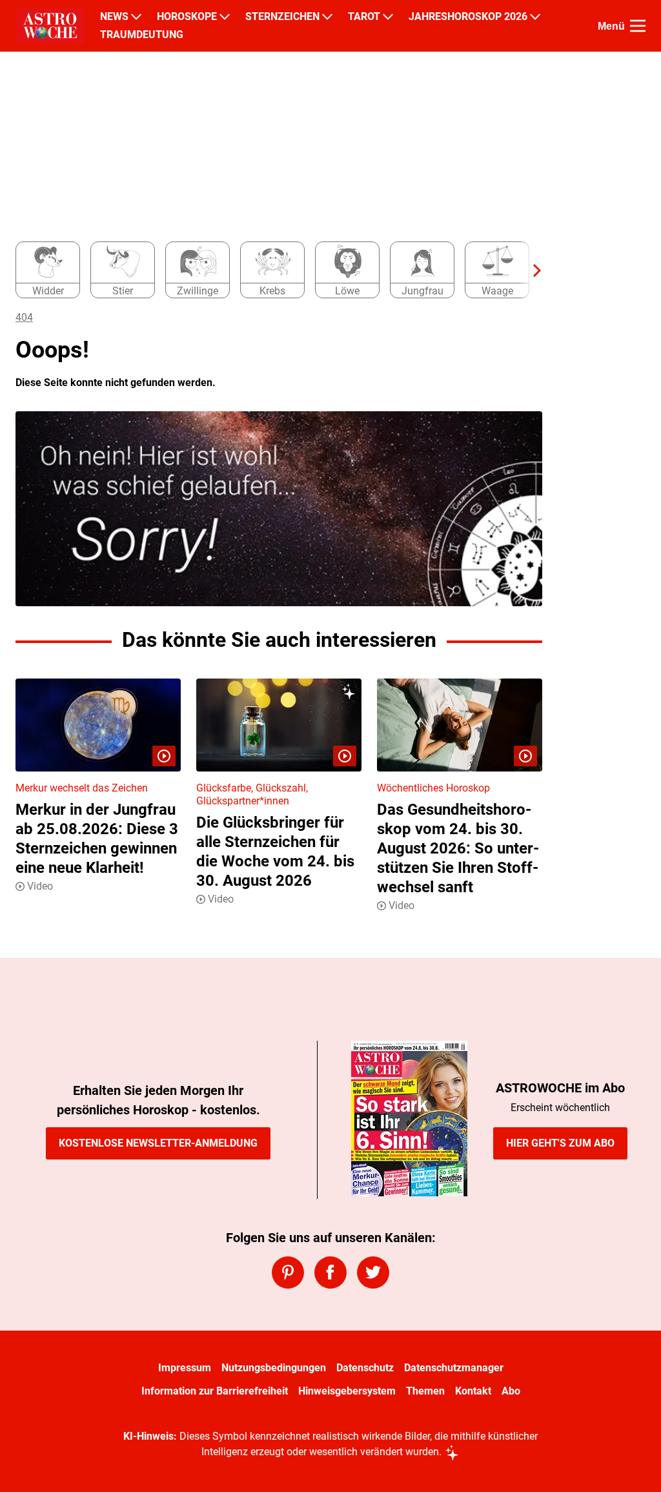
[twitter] (373, 1272)
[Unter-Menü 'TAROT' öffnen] (388, 17)
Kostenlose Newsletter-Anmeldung (158, 1143)
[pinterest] (288, 1272)
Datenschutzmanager (453, 1368)
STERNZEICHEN (282, 17)
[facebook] (330, 1272)
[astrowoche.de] (50, 26)
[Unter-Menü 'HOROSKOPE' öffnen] (224, 17)
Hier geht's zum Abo (560, 1143)
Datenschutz (365, 1368)
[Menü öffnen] (638, 26)
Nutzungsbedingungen (273, 1368)
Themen (425, 1391)
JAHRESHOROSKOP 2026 (468, 17)
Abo (511, 1391)
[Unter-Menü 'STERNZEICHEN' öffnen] (327, 17)
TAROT (364, 17)
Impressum (184, 1368)
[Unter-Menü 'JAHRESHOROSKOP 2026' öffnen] (535, 17)
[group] (271, 270)
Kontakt (473, 1391)
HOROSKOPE (187, 17)
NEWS (114, 17)
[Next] (530, 270)
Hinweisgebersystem (347, 1391)
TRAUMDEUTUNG (141, 35)
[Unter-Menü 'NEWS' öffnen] (136, 17)
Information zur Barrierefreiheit (214, 1391)
